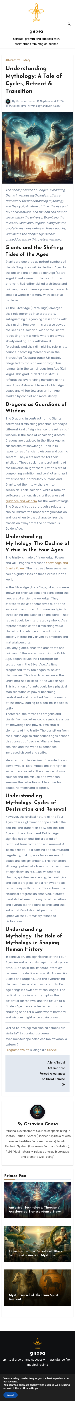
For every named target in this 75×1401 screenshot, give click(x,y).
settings (33, 1388)
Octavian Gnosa (25, 101)
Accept (10, 1395)
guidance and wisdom (21, 501)
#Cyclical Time (18, 106)
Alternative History (17, 60)
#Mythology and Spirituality (44, 106)
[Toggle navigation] (5, 24)
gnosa (36, 31)
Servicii (52, 1050)
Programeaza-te (17, 1050)
